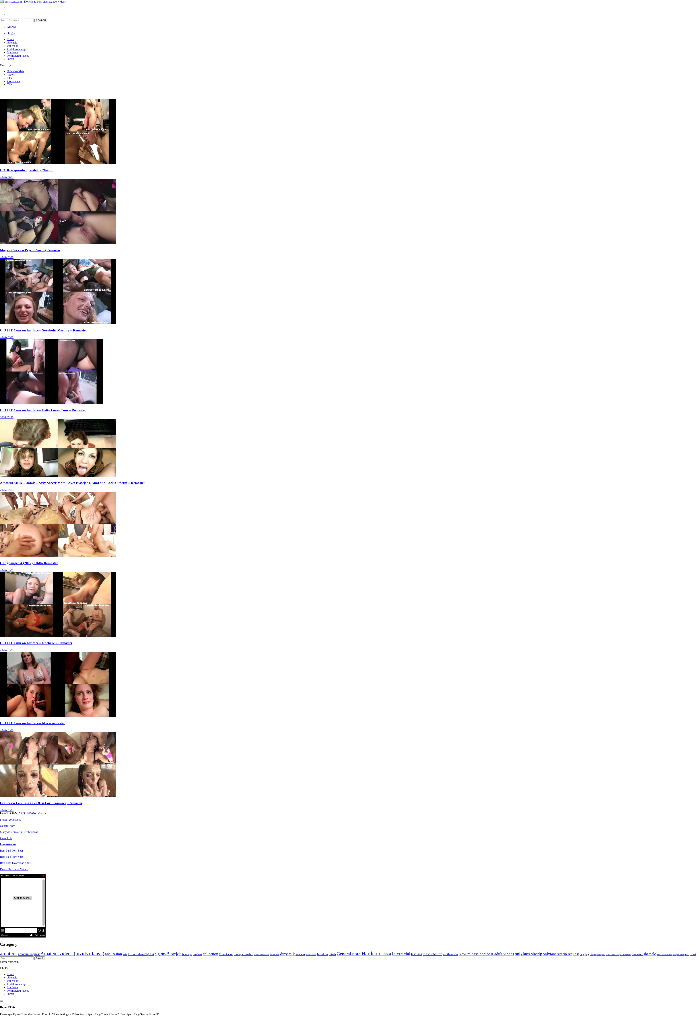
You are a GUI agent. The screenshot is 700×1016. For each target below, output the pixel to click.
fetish (332, 954)
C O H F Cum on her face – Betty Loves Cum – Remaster (43, 410)
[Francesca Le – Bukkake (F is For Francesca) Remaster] (58, 796)
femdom (322, 954)
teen (687, 954)
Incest (10, 58)
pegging (584, 954)
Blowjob (174, 953)
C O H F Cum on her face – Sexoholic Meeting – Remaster (43, 330)
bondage (187, 954)
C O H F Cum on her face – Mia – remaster (32, 723)
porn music (611, 954)
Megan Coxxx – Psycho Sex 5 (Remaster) (30, 250)
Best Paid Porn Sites (11, 850)
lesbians (416, 954)
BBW (132, 954)
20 (31, 813)
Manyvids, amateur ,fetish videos (19, 832)
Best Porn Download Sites (15, 862)
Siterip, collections (10, 819)
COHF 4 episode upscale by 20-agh (26, 170)
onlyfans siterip (528, 953)
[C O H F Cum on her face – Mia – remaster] (58, 716)
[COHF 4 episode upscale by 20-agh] (58, 163)
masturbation (432, 954)
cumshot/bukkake (261, 954)
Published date (15, 71)
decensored (274, 954)
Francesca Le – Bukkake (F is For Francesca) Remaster (41, 803)
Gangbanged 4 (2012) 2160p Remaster (29, 563)
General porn (7, 825)
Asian (117, 954)
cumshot (247, 954)
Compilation (226, 954)
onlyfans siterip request (561, 954)
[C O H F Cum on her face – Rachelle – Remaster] (58, 636)
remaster (637, 954)
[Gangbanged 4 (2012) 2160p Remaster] (58, 555)
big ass (149, 954)
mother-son (450, 954)
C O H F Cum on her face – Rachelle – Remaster (36, 643)
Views (11, 74)
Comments (13, 81)
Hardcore (12, 52)
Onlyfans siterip (16, 49)
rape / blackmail (624, 954)
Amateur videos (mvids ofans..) (72, 953)
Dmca (10, 39)
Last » (42, 813)
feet (313, 954)
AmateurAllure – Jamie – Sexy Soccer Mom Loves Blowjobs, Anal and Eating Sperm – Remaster (72, 483)
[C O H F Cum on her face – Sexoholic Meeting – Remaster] (58, 323)
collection (12, 45)
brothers (197, 954)
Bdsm (140, 954)
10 (28, 813)
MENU (11, 26)
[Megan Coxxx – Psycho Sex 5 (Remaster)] (58, 243)
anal (108, 954)
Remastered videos (18, 55)
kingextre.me (8, 844)
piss (592, 954)
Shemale (12, 42)
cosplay (238, 954)
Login (11, 33)
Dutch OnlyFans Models (14, 869)
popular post (599, 954)
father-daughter (303, 954)
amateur (8, 953)
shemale (649, 954)
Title (9, 84)
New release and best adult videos (486, 954)
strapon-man (678, 954)
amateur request (29, 954)
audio (125, 954)
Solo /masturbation (664, 955)
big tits (160, 954)
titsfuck (693, 954)
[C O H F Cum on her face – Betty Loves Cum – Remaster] (51, 403)
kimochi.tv (6, 838)
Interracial (401, 953)
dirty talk (287, 954)
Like (10, 77)
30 (34, 813)
